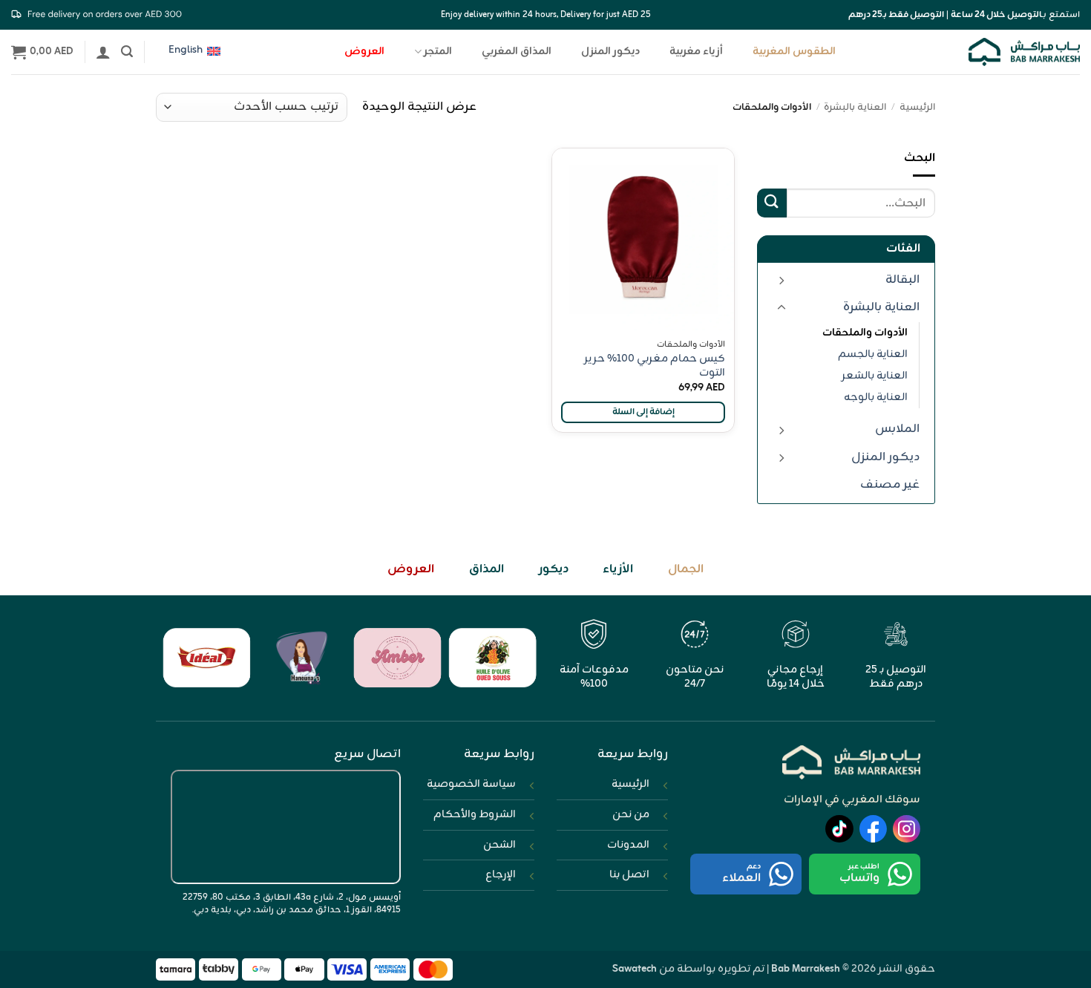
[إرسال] (772, 203)
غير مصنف (890, 484)
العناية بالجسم (873, 354)
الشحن (499, 845)
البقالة (902, 279)
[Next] (175, 666)
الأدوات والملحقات (865, 332)
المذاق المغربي (516, 51)
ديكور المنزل (610, 51)
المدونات (628, 845)
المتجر (438, 51)
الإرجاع (500, 874)
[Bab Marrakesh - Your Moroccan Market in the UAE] (1024, 51)
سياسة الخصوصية (471, 784)
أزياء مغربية (696, 51)
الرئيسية (917, 107)
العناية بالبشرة (855, 107)
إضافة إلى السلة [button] (643, 412)
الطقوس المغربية (794, 51)
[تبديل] (781, 280)
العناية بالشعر (875, 376)
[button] (127, 51)
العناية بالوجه (876, 397)
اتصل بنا (629, 874)
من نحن (630, 814)
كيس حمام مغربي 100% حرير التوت (654, 365)
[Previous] (513, 666)
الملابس (897, 429)
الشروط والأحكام (474, 814)
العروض (364, 51)
